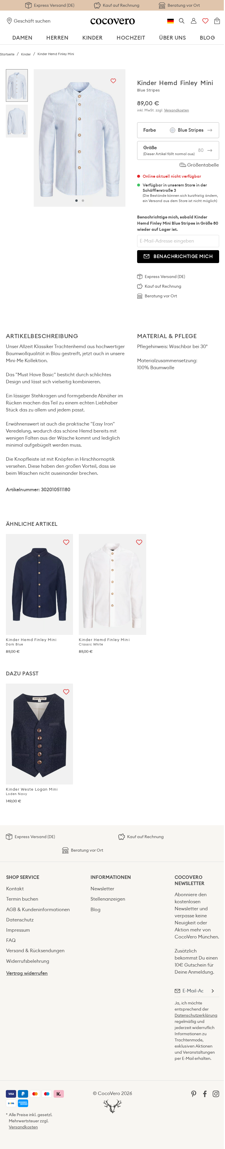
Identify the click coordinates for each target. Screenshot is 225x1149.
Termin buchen (22, 899)
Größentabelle (202, 165)
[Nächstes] (119, 138)
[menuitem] (42, 889)
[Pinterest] (193, 1093)
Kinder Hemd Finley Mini (31, 641)
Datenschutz (20, 920)
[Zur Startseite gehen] (113, 21)
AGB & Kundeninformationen (38, 909)
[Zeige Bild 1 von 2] (76, 200)
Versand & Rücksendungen (35, 951)
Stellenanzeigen (108, 899)
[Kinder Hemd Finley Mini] (79, 138)
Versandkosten (176, 110)
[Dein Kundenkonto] (194, 21)
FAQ (11, 940)
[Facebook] (205, 1093)
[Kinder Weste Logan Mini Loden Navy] (39, 734)
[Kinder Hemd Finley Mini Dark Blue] (39, 584)
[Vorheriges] (39, 138)
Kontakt (15, 889)
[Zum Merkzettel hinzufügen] (113, 81)
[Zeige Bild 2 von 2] (83, 200)
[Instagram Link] (216, 1093)
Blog (95, 909)
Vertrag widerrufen (27, 973)
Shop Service (22, 877)
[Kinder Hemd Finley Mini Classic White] (112, 584)
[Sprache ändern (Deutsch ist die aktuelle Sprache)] (170, 21)
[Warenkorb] (217, 21)
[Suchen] (182, 21)
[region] (65, 138)
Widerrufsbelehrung (27, 961)
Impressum (18, 930)
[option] (17, 87)
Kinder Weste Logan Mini (32, 791)
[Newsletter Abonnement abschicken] (212, 991)
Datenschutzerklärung (196, 1015)
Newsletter (102, 889)
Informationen (111, 877)
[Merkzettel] (205, 21)
